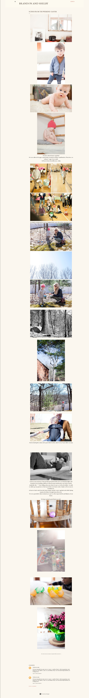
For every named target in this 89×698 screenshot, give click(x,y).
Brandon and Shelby (33, 3)
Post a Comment (32, 686)
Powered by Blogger (45, 693)
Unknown (35, 667)
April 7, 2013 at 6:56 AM (37, 673)
